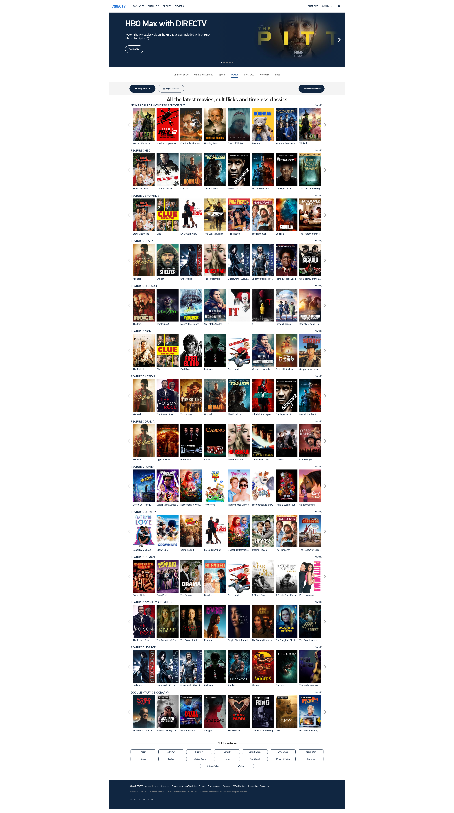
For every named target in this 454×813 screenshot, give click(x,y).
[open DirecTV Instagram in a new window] (144, 799)
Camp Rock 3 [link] (187, 549)
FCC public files (238, 786)
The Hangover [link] (259, 233)
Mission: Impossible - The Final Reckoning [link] (178, 143)
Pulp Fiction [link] (234, 233)
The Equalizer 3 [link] (283, 188)
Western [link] (241, 766)
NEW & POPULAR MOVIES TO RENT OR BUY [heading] (158, 105)
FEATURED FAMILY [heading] (142, 467)
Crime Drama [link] (283, 752)
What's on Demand (203, 74)
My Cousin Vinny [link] (188, 233)
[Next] (339, 39)
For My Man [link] (234, 730)
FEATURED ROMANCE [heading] (144, 557)
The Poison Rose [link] (165, 414)
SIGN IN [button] (325, 6)
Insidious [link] (208, 369)
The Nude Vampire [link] (308, 685)
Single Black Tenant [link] (238, 640)
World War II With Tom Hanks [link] (147, 730)
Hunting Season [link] (212, 143)
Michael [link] (137, 278)
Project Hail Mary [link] (284, 369)
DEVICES (179, 6)
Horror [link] (227, 759)
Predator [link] (232, 685)
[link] (144, 124)
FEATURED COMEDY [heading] (143, 512)
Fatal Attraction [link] (188, 730)
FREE (277, 74)
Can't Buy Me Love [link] (142, 549)
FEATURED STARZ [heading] (142, 241)
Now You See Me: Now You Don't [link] (292, 143)
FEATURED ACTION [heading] (143, 376)
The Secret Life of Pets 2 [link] (264, 504)
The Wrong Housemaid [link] (263, 640)
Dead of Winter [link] (235, 143)
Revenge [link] (208, 640)
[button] (339, 6)
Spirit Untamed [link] (306, 504)
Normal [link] (184, 188)
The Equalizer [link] (211, 188)
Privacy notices (213, 786)
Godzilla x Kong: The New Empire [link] (316, 324)
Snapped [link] (208, 730)
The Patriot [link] (138, 369)
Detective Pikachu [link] (142, 504)
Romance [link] (311, 759)
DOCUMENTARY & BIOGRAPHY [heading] (150, 692)
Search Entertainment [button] (312, 88)
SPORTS (167, 6)
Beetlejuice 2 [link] (163, 324)
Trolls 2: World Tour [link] (285, 504)
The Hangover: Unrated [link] (311, 549)
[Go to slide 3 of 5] (227, 62)
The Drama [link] (186, 595)
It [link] (228, 324)
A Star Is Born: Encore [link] (286, 595)
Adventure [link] (171, 752)
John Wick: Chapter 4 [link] (262, 414)
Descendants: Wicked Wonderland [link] (197, 504)
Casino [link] (207, 459)
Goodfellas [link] (185, 459)
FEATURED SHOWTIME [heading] (145, 196)
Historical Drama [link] (199, 759)
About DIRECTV (136, 786)
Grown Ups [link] (162, 549)
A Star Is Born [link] (258, 595)
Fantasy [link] (171, 759)
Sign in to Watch (172, 88)
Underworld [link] (186, 278)
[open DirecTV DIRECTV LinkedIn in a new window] (131, 799)
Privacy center (177, 786)
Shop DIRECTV (144, 88)
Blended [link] (208, 595)
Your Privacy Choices (196, 786)
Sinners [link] (255, 685)
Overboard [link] (233, 369)
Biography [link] (199, 752)
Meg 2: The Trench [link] (189, 324)
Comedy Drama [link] (255, 752)
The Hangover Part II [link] (309, 233)
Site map (226, 786)
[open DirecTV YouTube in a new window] (148, 799)
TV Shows (249, 74)
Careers (148, 786)
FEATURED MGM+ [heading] (142, 331)
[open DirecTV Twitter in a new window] (139, 799)
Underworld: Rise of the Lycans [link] (267, 278)
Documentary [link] (311, 752)
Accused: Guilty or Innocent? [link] (171, 730)
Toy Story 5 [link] (209, 504)
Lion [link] (278, 730)
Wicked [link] (303, 143)
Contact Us (264, 786)
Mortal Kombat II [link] (260, 188)
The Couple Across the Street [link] (314, 640)
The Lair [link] (280, 685)
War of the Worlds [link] (213, 324)
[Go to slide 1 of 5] (221, 62)
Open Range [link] (305, 459)
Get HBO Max (134, 49)
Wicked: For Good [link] (142, 143)
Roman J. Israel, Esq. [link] (286, 278)
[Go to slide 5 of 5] (232, 62)
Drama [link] (143, 759)
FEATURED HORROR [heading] (143, 647)
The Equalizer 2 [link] (235, 188)
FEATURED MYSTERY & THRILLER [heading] (151, 602)
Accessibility (252, 786)
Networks (264, 74)
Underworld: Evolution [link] (239, 278)
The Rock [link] (137, 324)
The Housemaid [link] (212, 278)
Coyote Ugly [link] (139, 595)
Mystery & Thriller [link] (283, 759)
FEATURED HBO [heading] (140, 150)
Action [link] (143, 752)
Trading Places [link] (259, 549)
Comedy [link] (227, 752)
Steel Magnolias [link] (141, 188)
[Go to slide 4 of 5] (230, 62)
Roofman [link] (256, 143)
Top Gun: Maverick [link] (213, 233)
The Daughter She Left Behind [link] (291, 640)
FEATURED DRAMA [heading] (142, 421)
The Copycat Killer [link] (189, 640)
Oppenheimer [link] (163, 459)
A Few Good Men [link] (260, 459)
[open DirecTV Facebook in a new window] (135, 799)
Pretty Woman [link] (306, 595)
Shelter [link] (160, 278)
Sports (222, 74)
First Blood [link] (185, 369)
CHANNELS (153, 6)
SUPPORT (313, 6)
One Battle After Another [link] (192, 143)
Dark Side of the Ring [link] (262, 730)
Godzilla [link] (280, 233)
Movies (234, 74)
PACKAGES (138, 6)
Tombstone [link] (186, 414)
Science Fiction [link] (213, 766)
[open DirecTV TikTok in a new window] (152, 799)
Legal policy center (161, 786)
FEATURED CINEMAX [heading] (144, 286)
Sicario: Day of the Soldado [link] (312, 278)
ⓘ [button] (148, 38)
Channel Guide (181, 74)
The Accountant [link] (164, 188)
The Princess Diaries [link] (238, 504)
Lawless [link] (280, 459)
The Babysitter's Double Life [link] (170, 640)
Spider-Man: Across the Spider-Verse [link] (175, 504)
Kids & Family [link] (255, 759)
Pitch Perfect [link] (163, 595)
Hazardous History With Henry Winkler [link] (318, 730)
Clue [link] (159, 233)
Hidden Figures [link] (283, 324)
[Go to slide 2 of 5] (224, 62)
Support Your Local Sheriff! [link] (312, 369)
